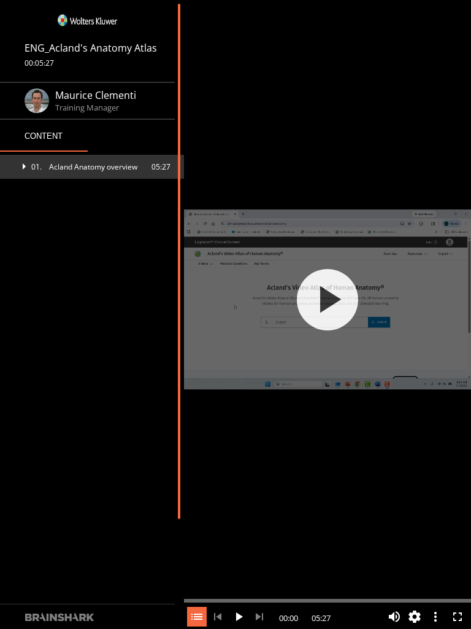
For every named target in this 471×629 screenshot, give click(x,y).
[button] (92, 167)
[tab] (44, 136)
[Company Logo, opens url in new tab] (87, 20)
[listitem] (92, 167)
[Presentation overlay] (327, 299)
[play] (327, 299)
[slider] (327, 599)
